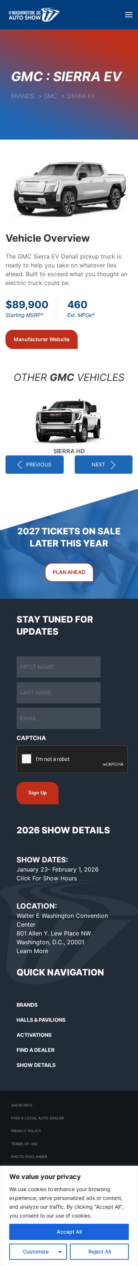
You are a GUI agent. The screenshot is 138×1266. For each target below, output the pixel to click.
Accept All (69, 1232)
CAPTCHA (31, 738)
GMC (50, 96)
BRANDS (27, 1005)
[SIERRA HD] (69, 419)
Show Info (21, 1105)
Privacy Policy (26, 1131)
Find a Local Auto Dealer (37, 1118)
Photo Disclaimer (29, 1156)
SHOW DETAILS (36, 1065)
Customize (36, 1251)
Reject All (99, 1251)
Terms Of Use (24, 1143)
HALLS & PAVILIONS (41, 1020)
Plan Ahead (69, 572)
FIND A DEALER (35, 1050)
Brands (22, 96)
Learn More (32, 951)
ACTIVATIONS (34, 1035)
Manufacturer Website (42, 339)
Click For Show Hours (47, 878)
